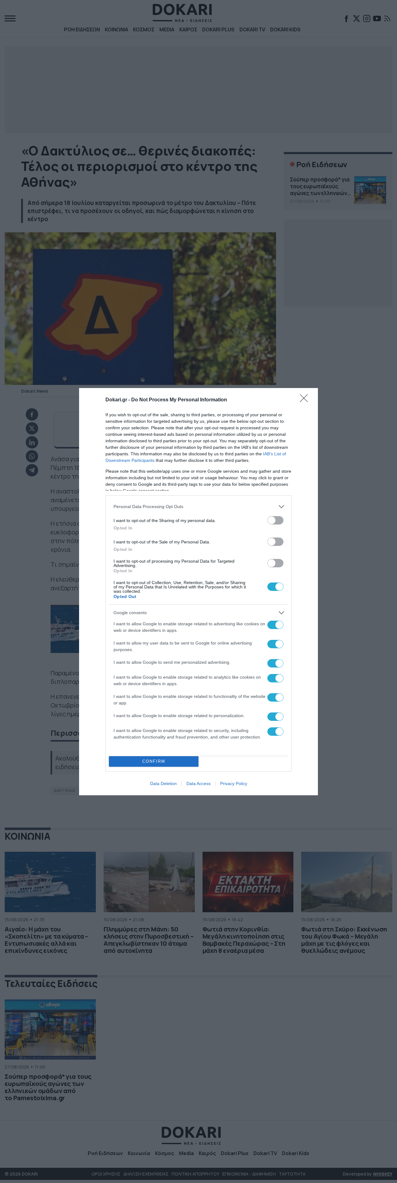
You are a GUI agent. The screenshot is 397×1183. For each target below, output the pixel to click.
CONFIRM (153, 761)
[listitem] (198, 506)
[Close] (306, 400)
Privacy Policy (233, 783)
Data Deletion (163, 783)
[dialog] (198, 591)
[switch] (275, 520)
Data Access (198, 783)
